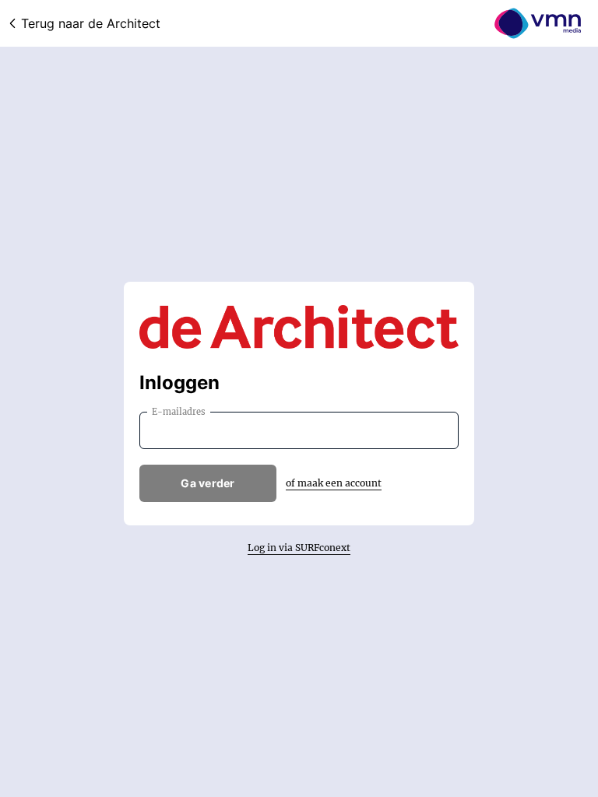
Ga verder (208, 483)
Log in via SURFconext (299, 547)
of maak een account (334, 483)
